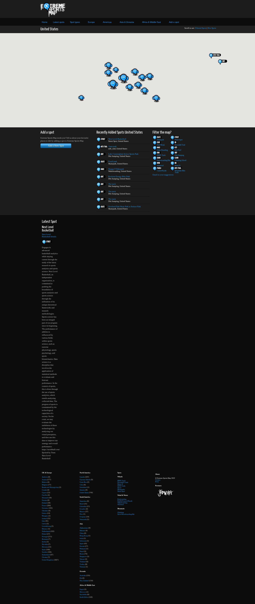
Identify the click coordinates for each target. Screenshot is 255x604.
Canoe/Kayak (161, 171)
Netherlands (46, 531)
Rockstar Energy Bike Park (119, 177)
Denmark (45, 498)
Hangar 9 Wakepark (116, 169)
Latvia (44, 523)
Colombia (83, 506)
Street (119, 488)
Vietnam (82, 567)
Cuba (81, 485)
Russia (82, 554)
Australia (83, 575)
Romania (45, 539)
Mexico (82, 511)
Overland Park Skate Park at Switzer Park (124, 207)
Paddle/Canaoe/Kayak (124, 501)
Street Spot (178, 140)
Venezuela (83, 519)
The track (112, 184)
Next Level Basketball (117, 139)
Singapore (83, 556)
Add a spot (174, 22)
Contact (157, 480)
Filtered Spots (200, 28)
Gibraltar (45, 511)
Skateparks (121, 489)
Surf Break (161, 145)
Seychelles (83, 594)
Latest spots (58, 22)
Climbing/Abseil (180, 160)
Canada (82, 477)
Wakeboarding (122, 503)
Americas (107, 22)
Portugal (45, 536)
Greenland (83, 487)
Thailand (83, 561)
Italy (43, 521)
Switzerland (46, 555)
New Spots (212, 28)
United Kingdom (47, 560)
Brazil (82, 504)
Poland (44, 534)
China (82, 533)
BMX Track (161, 155)
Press (157, 482)
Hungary (45, 516)
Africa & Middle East (151, 22)
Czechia (44, 495)
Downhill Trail (180, 145)
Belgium (45, 485)
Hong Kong (84, 536)
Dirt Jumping (179, 155)
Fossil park (112, 161)
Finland (44, 503)
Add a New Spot (56, 145)
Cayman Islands (85, 479)
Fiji (81, 578)
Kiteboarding (121, 499)
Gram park (112, 146)
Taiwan (82, 559)
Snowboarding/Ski (163, 160)
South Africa (84, 597)
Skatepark (160, 140)
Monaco (45, 529)
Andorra (45, 477)
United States (84, 492)
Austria (44, 479)
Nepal (82, 551)
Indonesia (83, 541)
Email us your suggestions (163, 175)
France (44, 505)
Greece (44, 513)
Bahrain (82, 530)
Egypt (82, 589)
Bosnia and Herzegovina (50, 487)
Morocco (83, 592)
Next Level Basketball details (49, 235)
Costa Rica (83, 482)
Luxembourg (46, 526)
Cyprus (44, 492)
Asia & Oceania (127, 22)
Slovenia (45, 547)
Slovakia (45, 544)
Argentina (83, 501)
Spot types (75, 22)
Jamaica (82, 490)
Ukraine (44, 557)
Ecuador (82, 509)
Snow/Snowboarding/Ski (125, 514)
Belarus (44, 482)
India (81, 538)
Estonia (44, 500)
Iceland (44, 518)
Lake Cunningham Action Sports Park (123, 154)
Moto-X (177, 165)
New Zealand (84, 580)
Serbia (44, 542)
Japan (82, 543)
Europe (91, 22)
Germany (45, 508)
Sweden (44, 552)
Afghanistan (84, 528)
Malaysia (83, 549)
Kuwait (82, 546)
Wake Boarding (162, 150)
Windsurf (160, 165)
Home (44, 22)
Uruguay (83, 517)
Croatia (44, 490)
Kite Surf (178, 150)
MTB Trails (121, 486)
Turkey (82, 564)
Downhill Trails (122, 482)
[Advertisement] (154, 9)
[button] (224, 62)
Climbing (120, 512)
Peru (81, 514)
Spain (44, 549)
